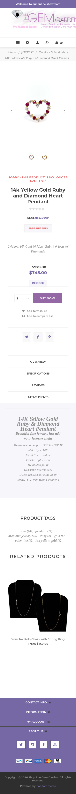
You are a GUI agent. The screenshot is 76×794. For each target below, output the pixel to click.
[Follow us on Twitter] (21, 744)
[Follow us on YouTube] (55, 744)
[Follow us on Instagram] (32, 744)
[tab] (38, 361)
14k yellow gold (46, 540)
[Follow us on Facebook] (43, 744)
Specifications (38, 373)
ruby (43, 536)
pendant (41, 531)
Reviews (38, 385)
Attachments (38, 397)
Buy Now (47, 298)
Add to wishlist (37, 310)
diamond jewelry (19, 536)
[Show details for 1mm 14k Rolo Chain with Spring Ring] (38, 601)
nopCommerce (46, 786)
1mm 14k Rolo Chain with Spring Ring (38, 639)
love (23, 531)
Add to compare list (40, 316)
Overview (38, 361)
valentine (21, 540)
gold (57, 536)
